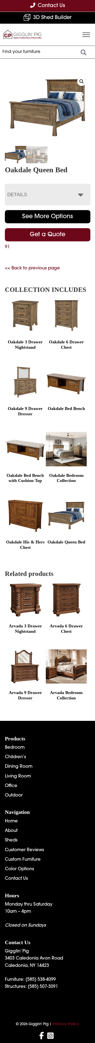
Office (11, 786)
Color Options (19, 869)
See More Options (47, 217)
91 (7, 247)
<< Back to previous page (32, 268)
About (11, 831)
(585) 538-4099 (41, 980)
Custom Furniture (23, 860)
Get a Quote (47, 235)
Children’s (15, 757)
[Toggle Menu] (86, 34)
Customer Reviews (24, 850)
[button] (81, 81)
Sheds (11, 840)
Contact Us (16, 879)
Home (11, 821)
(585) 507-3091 (43, 987)
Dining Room (18, 767)
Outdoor (14, 795)
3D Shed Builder (52, 17)
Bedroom (15, 748)
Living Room (18, 776)
